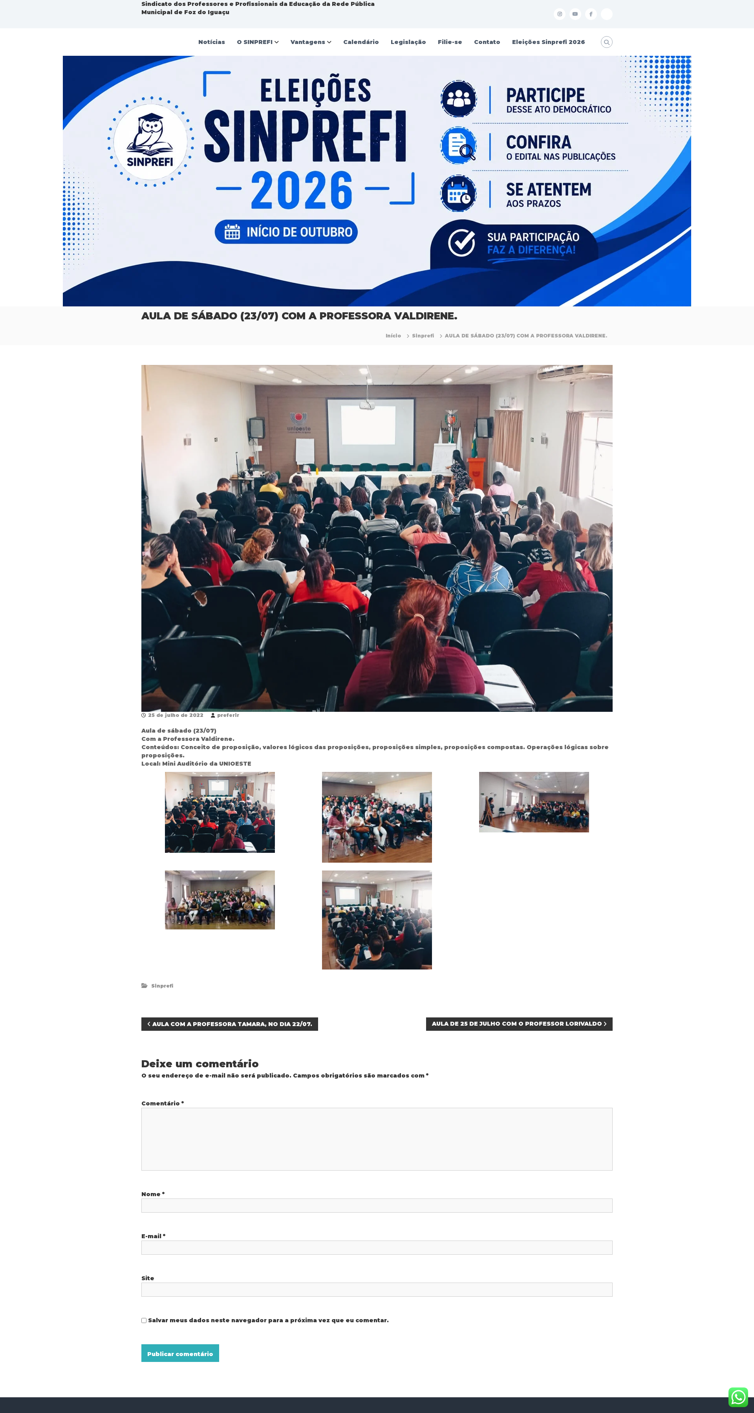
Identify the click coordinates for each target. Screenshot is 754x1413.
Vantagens (308, 42)
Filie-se (450, 42)
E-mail (153, 1236)
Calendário (361, 42)
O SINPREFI (255, 42)
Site (147, 1278)
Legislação (408, 42)
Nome (153, 1194)
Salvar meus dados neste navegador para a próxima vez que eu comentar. (268, 1320)
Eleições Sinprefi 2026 (548, 42)
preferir (228, 715)
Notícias (211, 42)
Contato (487, 42)
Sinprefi (423, 336)
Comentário (162, 1103)
